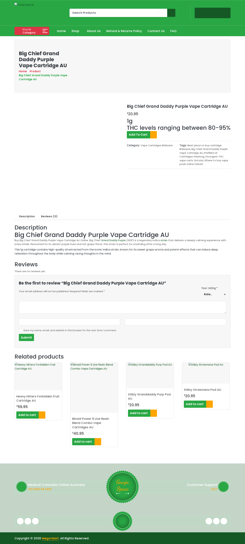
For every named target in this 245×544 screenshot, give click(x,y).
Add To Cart (138, 134)
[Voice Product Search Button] (162, 13)
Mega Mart (50, 538)
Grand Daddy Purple (113, 240)
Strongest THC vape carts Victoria (202, 158)
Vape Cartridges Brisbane (157, 145)
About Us (94, 31)
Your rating (209, 288)
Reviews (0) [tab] (49, 216)
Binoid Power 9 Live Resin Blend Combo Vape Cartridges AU (90, 423)
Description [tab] (27, 216)
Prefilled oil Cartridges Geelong (198, 154)
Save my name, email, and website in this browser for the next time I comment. (70, 330)
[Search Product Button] (171, 13)
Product (35, 71)
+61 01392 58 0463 (40, 489)
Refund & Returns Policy (124, 31)
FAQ (173, 31)
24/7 (214, 489)
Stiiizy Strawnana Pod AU (202, 390)
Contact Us (156, 31)
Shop (75, 31)
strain (164, 240)
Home (61, 31)
